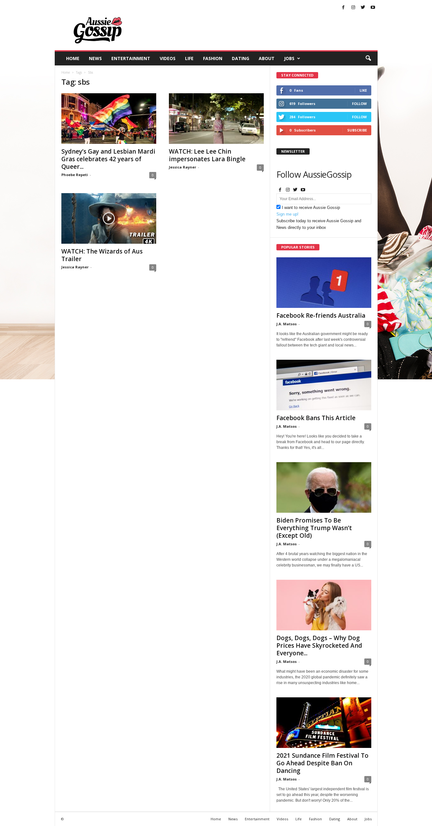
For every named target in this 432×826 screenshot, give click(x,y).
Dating (240, 58)
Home (72, 58)
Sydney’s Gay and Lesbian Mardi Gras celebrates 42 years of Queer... (108, 159)
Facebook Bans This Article (315, 418)
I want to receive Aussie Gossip (311, 207)
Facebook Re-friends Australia (320, 315)
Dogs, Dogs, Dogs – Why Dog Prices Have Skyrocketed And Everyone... (319, 645)
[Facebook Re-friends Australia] (323, 282)
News (95, 58)
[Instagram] (353, 7)
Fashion (212, 58)
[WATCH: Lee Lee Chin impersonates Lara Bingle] (216, 118)
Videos (168, 58)
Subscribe (357, 130)
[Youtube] (373, 7)
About (267, 58)
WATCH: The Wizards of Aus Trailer (102, 255)
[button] (368, 58)
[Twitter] (363, 7)
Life (189, 58)
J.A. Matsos (286, 323)
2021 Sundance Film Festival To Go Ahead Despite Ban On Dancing (322, 763)
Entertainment (130, 58)
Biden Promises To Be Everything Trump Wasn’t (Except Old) (314, 528)
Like (363, 90)
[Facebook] (343, 7)
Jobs (289, 58)
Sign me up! (287, 214)
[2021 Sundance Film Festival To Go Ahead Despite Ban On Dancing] (323, 722)
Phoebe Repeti (74, 174)
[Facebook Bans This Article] (323, 385)
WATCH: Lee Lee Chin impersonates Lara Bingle (207, 155)
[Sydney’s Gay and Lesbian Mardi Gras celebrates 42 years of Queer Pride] (108, 118)
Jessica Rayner (182, 167)
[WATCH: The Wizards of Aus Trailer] (108, 218)
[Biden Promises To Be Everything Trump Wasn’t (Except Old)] (323, 487)
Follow (359, 103)
